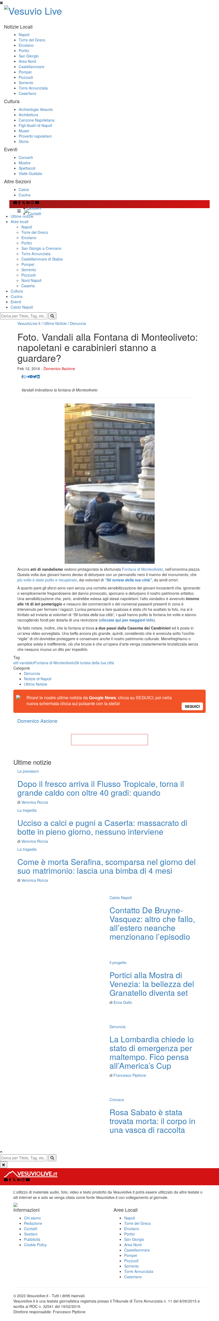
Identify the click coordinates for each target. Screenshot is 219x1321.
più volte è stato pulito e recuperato (47, 579)
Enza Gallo (123, 1002)
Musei (24, 130)
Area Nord (27, 61)
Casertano (27, 93)
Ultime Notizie (55, 323)
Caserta (28, 285)
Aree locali (19, 221)
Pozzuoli (26, 77)
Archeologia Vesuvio (36, 109)
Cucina (24, 194)
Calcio (24, 189)
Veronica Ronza (34, 802)
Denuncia (78, 323)
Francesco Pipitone (130, 1075)
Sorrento (26, 82)
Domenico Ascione (59, 368)
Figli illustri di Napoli (35, 125)
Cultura (17, 291)
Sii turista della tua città (94, 662)
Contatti (34, 213)
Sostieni (34, 208)
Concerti (26, 157)
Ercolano (26, 45)
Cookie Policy (35, 1244)
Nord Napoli (31, 280)
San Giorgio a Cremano (41, 248)
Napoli (24, 34)
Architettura (28, 114)
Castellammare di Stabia (42, 259)
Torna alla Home (109, 739)
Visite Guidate (30, 173)
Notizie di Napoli (37, 678)
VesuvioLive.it (28, 323)
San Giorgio (29, 56)
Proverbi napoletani (35, 136)
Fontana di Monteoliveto (142, 569)
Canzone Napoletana (36, 120)
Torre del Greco (32, 39)
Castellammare (31, 66)
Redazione (33, 1223)
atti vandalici (23, 662)
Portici (24, 50)
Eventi (16, 301)
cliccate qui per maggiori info (127, 620)
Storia (24, 141)
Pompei (25, 72)
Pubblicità (32, 1239)
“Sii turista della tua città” (128, 579)
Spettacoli (27, 168)
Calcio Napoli (22, 307)
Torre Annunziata (33, 88)
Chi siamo (32, 1218)
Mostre (24, 162)
